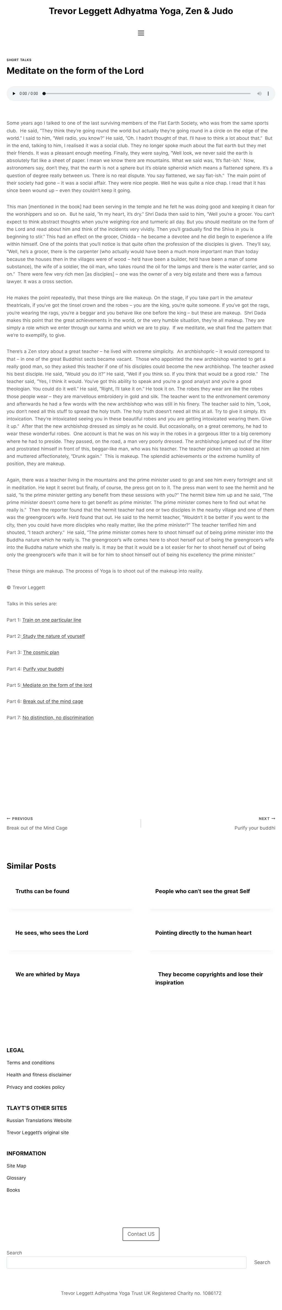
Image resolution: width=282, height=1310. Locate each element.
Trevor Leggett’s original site (38, 1132)
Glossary (16, 1178)
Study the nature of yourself (53, 636)
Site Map (16, 1166)
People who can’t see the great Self (202, 891)
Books (13, 1190)
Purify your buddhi (43, 669)
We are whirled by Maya (47, 974)
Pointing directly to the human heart (203, 932)
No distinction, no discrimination (58, 717)
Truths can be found (42, 891)
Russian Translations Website (39, 1120)
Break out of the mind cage (53, 701)
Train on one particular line (51, 620)
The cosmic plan (41, 652)
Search (14, 1253)
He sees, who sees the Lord (51, 932)
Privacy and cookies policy (36, 1087)
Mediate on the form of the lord (56, 685)
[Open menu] (141, 33)
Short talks (19, 60)
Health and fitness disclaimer (39, 1074)
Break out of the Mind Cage (37, 823)
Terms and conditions (31, 1062)
